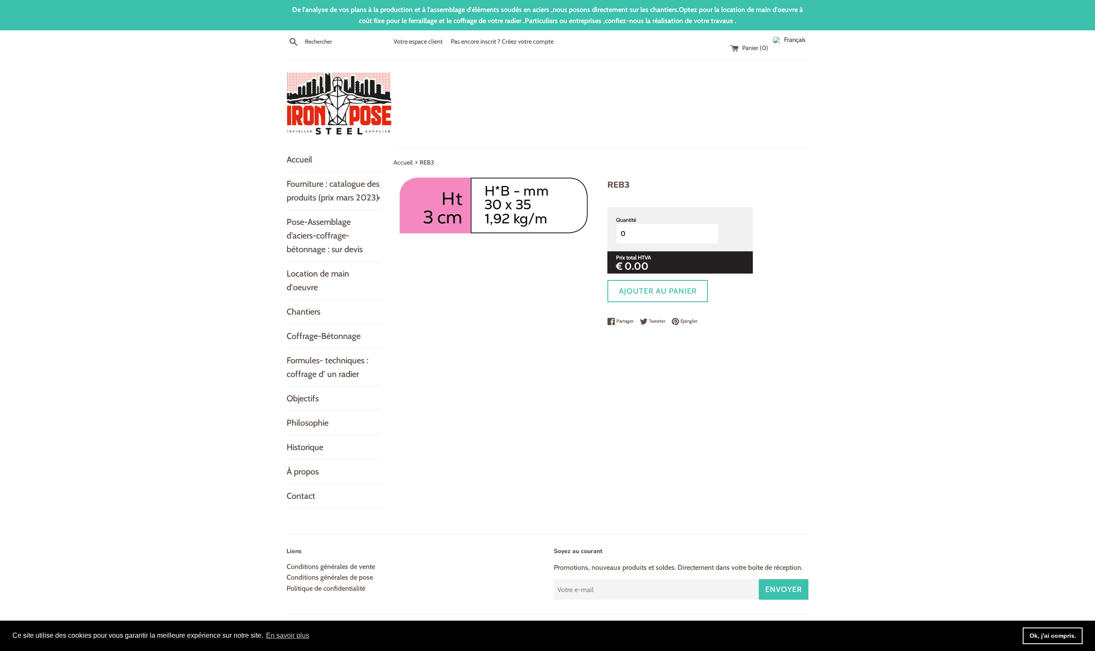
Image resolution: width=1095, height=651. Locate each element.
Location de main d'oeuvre (318, 280)
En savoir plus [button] (287, 635)
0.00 (636, 266)
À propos (303, 471)
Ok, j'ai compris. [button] (1053, 635)
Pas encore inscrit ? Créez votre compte (502, 41)
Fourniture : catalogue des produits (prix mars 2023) (334, 191)
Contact (301, 496)
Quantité (626, 219)
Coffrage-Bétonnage (324, 336)
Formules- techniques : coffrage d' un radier (327, 367)
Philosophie (307, 423)
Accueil (299, 159)
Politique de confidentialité (326, 588)
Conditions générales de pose (330, 577)
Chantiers (303, 311)
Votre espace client (418, 41)
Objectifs (303, 398)
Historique (305, 447)
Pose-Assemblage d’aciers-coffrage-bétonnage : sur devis (325, 235)
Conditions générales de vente (331, 567)
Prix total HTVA (633, 257)
